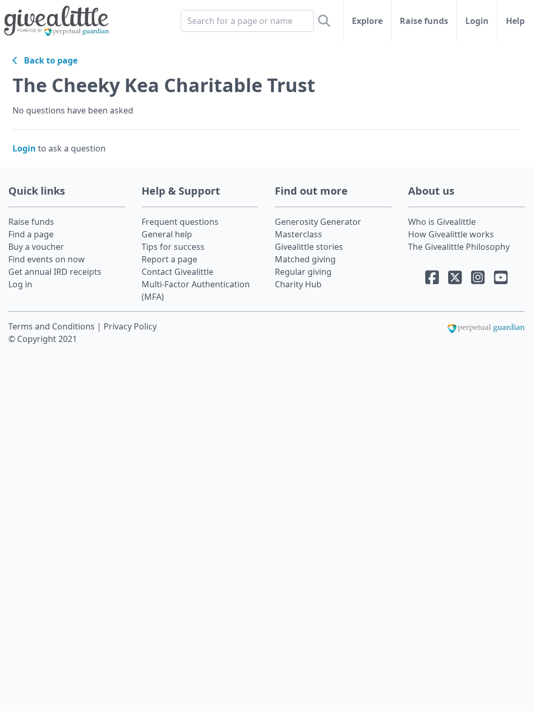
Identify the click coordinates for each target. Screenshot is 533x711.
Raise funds (424, 21)
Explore (367, 21)
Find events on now (46, 259)
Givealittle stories (309, 246)
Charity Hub (298, 284)
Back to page (48, 60)
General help (167, 234)
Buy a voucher (36, 246)
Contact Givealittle (177, 271)
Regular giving (303, 271)
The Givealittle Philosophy (459, 246)
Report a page (169, 259)
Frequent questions (180, 221)
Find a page (31, 234)
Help (515, 21)
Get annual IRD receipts (54, 271)
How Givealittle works (451, 234)
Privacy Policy (130, 326)
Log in (20, 284)
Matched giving (305, 259)
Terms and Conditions (52, 326)
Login (477, 21)
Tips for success (173, 246)
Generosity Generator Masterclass (318, 228)
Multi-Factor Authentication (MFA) (196, 290)
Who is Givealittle (442, 221)
